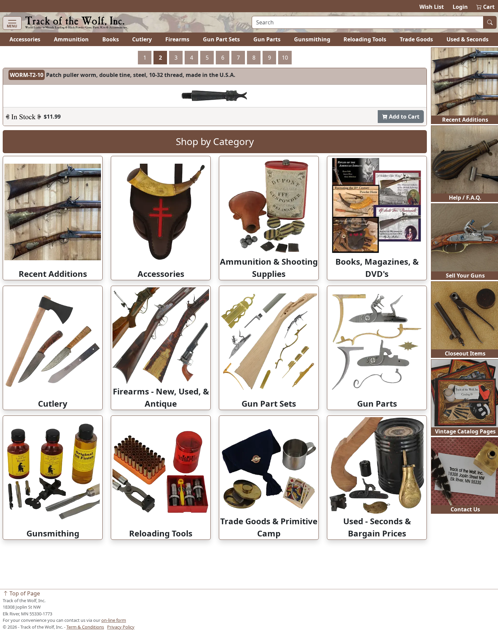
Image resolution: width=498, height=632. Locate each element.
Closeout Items (465, 353)
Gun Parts (267, 39)
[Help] (23, 116)
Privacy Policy (120, 627)
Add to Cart (403, 116)
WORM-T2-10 (26, 75)
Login (460, 7)
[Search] (490, 22)
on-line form (113, 620)
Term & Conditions (85, 627)
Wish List (431, 7)
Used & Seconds (468, 39)
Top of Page (24, 593)
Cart (486, 7)
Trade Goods (416, 39)
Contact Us (465, 509)
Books (110, 39)
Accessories (24, 39)
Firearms (177, 39)
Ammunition (71, 39)
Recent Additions (465, 119)
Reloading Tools (365, 39)
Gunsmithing (312, 39)
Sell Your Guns (465, 275)
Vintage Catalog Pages (465, 431)
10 (285, 57)
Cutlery (142, 39)
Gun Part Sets (221, 39)
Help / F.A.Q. (465, 197)
